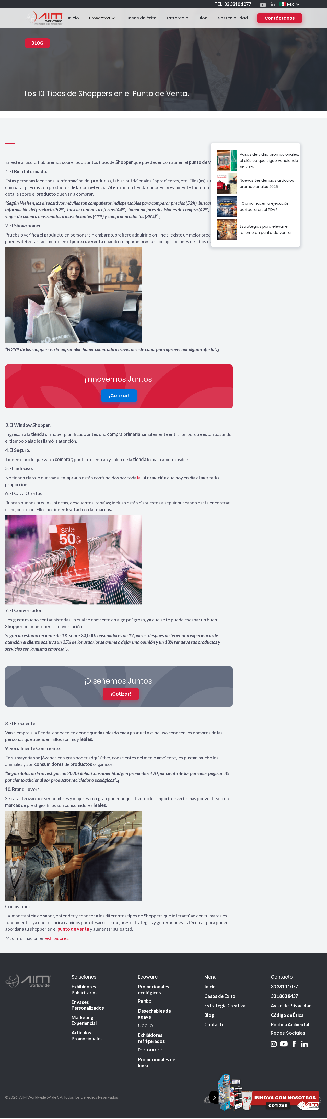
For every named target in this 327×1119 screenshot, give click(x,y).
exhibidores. (57, 938)
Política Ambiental (290, 1024)
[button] (289, 4)
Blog (203, 18)
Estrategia (177, 18)
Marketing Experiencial (84, 1020)
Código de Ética (287, 1015)
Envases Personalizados (88, 1005)
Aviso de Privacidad (291, 1005)
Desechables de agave (154, 1014)
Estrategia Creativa (225, 1005)
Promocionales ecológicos (153, 989)
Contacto (214, 1024)
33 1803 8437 (284, 996)
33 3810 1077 (284, 987)
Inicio (73, 18)
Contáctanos (280, 18)
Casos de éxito (141, 18)
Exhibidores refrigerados (151, 1038)
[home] (44, 18)
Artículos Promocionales (87, 1035)
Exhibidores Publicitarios (85, 989)
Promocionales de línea (156, 1062)
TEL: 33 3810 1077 (232, 4)
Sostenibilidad (233, 18)
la (139, 477)
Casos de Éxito (219, 996)
